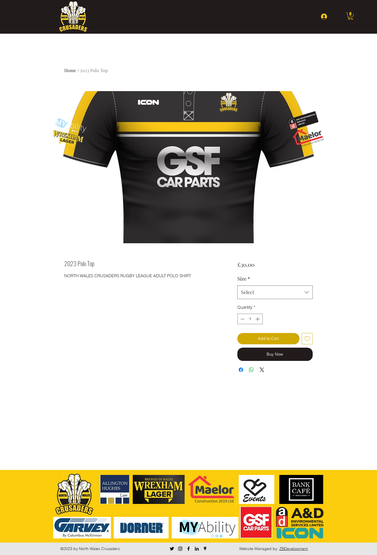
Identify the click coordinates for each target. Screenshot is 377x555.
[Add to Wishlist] (307, 338)
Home (70, 70)
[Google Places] (205, 548)
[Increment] (258, 319)
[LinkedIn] (197, 548)
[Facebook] (188, 548)
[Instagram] (180, 548)
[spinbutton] (249, 319)
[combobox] (275, 292)
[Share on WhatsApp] (251, 369)
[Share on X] (262, 369)
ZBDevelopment (293, 548)
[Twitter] (172, 548)
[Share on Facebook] (241, 369)
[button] (350, 16)
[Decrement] (242, 319)
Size (243, 278)
